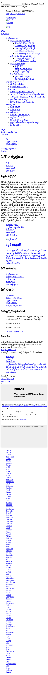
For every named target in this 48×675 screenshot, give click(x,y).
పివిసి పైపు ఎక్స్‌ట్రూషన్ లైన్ (24, 43)
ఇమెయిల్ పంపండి (7, 379)
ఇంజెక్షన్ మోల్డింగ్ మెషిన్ (18, 87)
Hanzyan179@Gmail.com (15, 14)
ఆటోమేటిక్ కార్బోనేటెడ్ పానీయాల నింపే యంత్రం (27, 97)
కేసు (7, 139)
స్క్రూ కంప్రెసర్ (15, 110)
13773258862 (6, 382)
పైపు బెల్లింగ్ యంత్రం (22, 76)
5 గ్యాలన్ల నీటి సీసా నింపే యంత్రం (22, 92)
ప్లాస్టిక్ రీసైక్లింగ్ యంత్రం (18, 64)
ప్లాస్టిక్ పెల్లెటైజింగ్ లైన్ (22, 71)
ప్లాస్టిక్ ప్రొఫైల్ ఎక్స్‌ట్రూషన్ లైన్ (20, 56)
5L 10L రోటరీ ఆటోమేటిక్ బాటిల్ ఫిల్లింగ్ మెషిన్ (27, 94)
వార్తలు (3, 129)
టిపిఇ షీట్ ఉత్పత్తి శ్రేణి (17, 367)
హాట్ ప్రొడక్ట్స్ (10, 357)
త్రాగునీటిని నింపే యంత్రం (19, 99)
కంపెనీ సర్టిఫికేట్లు (11, 144)
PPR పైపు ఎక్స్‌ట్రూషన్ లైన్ (24, 51)
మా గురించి (5, 134)
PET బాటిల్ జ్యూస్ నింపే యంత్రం (22, 102)
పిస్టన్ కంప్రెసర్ (15, 107)
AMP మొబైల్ (10, 362)
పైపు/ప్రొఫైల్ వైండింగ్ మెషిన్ (24, 79)
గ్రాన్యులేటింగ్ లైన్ (32, 367)
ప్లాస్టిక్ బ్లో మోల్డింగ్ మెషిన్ (15, 82)
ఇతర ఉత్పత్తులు (12, 112)
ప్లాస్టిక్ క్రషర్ (19, 66)
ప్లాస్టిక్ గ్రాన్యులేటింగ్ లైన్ (23, 69)
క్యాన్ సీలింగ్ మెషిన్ (17, 117)
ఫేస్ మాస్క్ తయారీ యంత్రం (20, 115)
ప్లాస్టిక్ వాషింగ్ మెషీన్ (13, 364)
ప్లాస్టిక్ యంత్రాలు (12, 38)
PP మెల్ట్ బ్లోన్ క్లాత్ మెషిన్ (19, 120)
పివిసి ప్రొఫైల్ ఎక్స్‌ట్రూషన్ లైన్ (25, 58)
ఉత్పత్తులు (5, 34)
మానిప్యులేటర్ (15, 125)
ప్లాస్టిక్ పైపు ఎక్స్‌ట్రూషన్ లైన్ (20, 41)
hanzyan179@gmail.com (15, 331)
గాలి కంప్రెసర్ (10, 105)
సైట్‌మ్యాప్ (9, 359)
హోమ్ (3, 31)
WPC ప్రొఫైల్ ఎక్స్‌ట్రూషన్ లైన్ (25, 61)
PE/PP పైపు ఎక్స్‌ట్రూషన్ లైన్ (25, 46)
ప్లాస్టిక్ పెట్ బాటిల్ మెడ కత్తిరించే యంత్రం (24, 122)
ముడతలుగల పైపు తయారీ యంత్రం (27, 53)
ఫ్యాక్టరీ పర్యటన (11, 141)
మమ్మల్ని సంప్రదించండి (9, 148)
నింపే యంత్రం (10, 89)
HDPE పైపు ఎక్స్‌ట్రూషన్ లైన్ (25, 48)
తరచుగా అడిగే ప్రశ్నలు (9, 132)
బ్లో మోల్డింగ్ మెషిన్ (17, 84)
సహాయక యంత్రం (16, 74)
